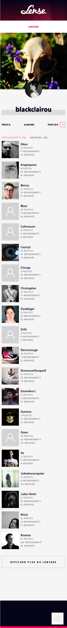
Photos (53, 124)
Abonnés (38, 137)
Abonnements (14, 137)
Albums (29, 124)
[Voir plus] (61, 125)
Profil (6, 124)
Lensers (33, 26)
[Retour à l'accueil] (33, 9)
